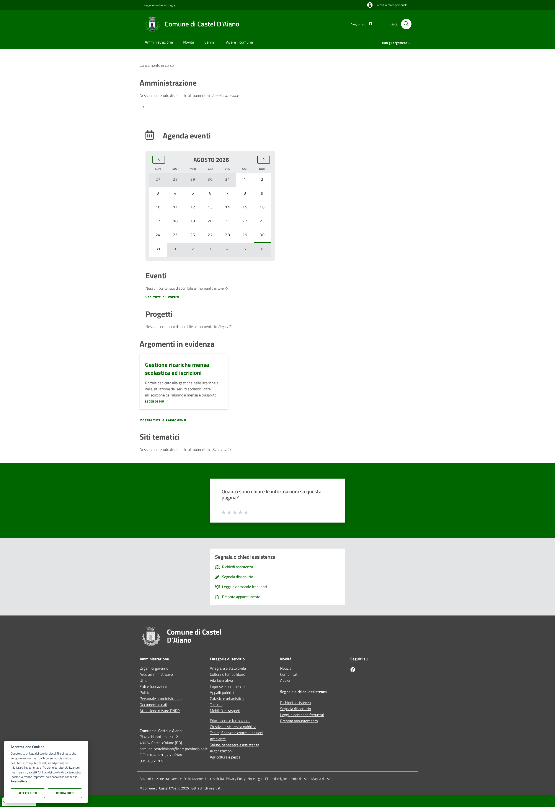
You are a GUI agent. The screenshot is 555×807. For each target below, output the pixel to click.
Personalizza (19, 781)
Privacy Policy (236, 778)
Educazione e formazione (230, 721)
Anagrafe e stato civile (228, 668)
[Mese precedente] (158, 160)
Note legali (255, 778)
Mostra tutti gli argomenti (163, 420)
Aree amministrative (156, 674)
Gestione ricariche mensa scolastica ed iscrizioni (177, 368)
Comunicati (289, 674)
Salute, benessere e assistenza (234, 745)
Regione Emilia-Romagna (160, 5)
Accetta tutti (27, 793)
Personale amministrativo (160, 698)
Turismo (216, 705)
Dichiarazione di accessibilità (204, 778)
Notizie (285, 668)
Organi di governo (154, 668)
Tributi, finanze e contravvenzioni (236, 733)
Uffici (144, 680)
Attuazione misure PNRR (160, 711)
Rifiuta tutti (65, 793)
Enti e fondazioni (153, 686)
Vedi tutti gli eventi (162, 297)
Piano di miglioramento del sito (287, 778)
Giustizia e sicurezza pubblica (233, 727)
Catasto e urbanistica (227, 698)
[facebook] (368, 24)
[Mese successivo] (263, 160)
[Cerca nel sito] (406, 24)
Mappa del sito (321, 778)
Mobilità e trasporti (225, 711)
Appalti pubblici (222, 692)
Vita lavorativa (221, 680)
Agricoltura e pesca (225, 757)
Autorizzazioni (221, 751)
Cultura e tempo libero (227, 674)
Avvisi (285, 680)
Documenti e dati (153, 705)
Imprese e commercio (227, 686)
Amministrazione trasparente (161, 778)
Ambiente (218, 739)
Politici (145, 692)
